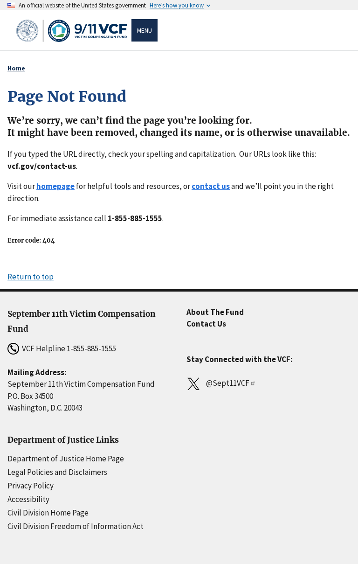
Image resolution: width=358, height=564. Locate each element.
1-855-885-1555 (91, 348)
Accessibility (28, 499)
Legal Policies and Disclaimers (57, 472)
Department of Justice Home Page (65, 458)
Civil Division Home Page (48, 513)
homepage (55, 186)
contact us (211, 186)
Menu (144, 30)
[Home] (73, 30)
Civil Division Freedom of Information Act (75, 526)
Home (16, 68)
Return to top (30, 277)
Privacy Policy (30, 485)
